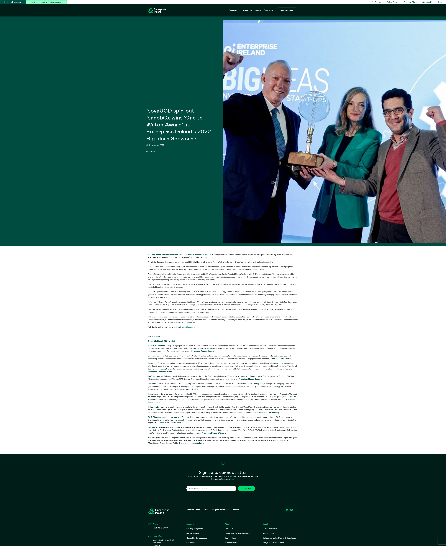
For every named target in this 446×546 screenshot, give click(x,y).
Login (440, 2)
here (232, 479)
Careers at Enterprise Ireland (237, 533)
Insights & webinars (220, 509)
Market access (192, 533)
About (246, 10)
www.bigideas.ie (188, 327)
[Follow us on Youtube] (291, 509)
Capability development (196, 538)
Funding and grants (194, 529)
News (205, 509)
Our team (229, 529)
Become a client (287, 10)
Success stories (232, 542)
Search (378, 2)
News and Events (262, 10)
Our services (230, 538)
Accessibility (268, 533)
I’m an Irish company (13, 2)
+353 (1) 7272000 (160, 528)
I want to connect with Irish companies (46, 2)
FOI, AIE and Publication (273, 542)
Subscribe (246, 488)
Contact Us (427, 2)
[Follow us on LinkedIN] (287, 509)
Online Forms (392, 2)
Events (236, 509)
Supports (233, 10)
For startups (191, 542)
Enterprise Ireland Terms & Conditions (279, 538)
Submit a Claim (410, 2)
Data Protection (270, 529)
